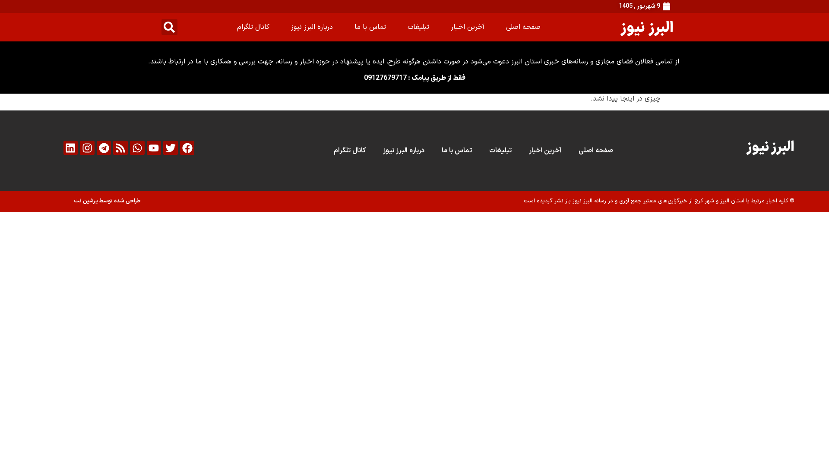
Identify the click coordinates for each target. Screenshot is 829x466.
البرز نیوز (647, 27)
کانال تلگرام (253, 27)
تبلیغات (418, 27)
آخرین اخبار (467, 27)
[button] (169, 27)
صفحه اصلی (523, 27)
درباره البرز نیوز (312, 27)
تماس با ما (370, 27)
